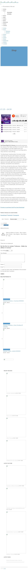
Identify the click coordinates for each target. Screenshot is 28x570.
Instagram (16, 215)
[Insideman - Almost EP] (16, 553)
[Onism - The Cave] (16, 436)
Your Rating (3, 250)
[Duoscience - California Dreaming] (16, 484)
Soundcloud (4, 215)
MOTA (5, 568)
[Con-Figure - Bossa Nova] (16, 392)
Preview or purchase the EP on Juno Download (12, 207)
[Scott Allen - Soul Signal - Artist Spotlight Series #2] (16, 507)
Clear (26, 219)
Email (2, 267)
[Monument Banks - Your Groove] (16, 530)
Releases (5, 301)
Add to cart (6, 225)
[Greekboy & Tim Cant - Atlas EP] (16, 459)
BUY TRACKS (5, 219)
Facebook (9, 215)
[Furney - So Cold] (16, 414)
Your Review (4, 253)
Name (2, 264)
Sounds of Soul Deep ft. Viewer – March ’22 (14, 560)
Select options (6, 299)
